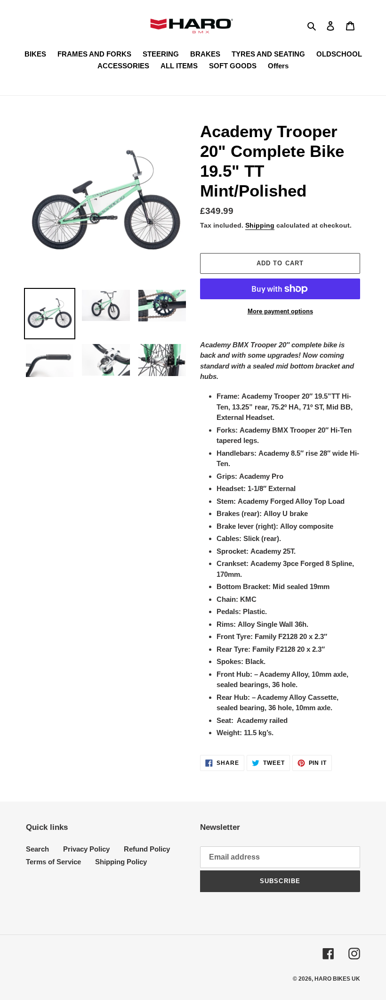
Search (37, 849)
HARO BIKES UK (337, 978)
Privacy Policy (86, 849)
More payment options (280, 311)
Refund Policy (147, 849)
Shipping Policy (121, 862)
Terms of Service (53, 862)
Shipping (259, 225)
